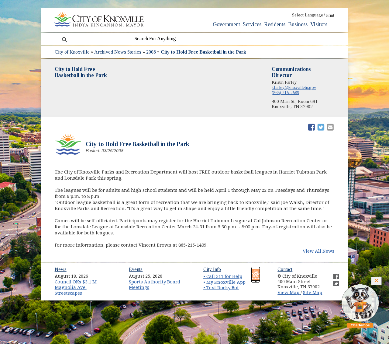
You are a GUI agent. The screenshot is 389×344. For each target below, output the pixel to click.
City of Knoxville (72, 51)
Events (136, 269)
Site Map (312, 292)
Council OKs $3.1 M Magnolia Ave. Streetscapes (76, 287)
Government (226, 24)
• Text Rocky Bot (221, 287)
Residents (274, 24)
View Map (289, 292)
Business (298, 24)
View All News (318, 251)
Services (252, 24)
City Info (212, 269)
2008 (151, 51)
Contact (284, 269)
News (61, 269)
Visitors (318, 24)
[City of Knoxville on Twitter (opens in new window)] (333, 281)
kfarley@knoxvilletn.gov (294, 87)
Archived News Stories (117, 51)
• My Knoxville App (224, 282)
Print (330, 15)
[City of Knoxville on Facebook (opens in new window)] (333, 274)
